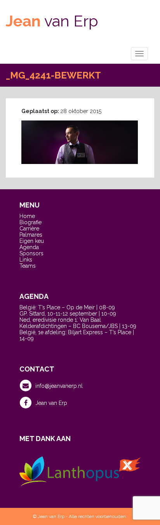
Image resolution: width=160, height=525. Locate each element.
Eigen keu (31, 241)
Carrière (29, 228)
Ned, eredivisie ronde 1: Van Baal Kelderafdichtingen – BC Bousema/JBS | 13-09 (77, 323)
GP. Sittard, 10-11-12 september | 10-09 (67, 313)
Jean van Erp (51, 403)
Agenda (29, 247)
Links (25, 259)
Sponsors (31, 253)
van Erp (52, 21)
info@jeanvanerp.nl (59, 386)
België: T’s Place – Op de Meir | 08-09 (67, 307)
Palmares (30, 235)
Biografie (30, 222)
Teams (27, 266)
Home (27, 216)
